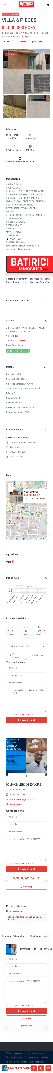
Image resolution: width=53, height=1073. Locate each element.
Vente (5, 14)
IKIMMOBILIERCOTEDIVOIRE (23, 784)
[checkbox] (7, 714)
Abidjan (14, 36)
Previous (9, 631)
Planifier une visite (16, 618)
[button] (27, 507)
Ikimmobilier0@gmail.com (22, 799)
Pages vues (12, 577)
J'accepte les (21, 715)
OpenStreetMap (31, 539)
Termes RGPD (27, 714)
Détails (10, 367)
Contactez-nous (32, 1057)
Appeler (27, 878)
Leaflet (20, 539)
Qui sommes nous (14, 1057)
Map (8, 475)
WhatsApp (27, 887)
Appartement (12, 1062)
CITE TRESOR (25, 36)
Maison (14, 14)
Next (44, 631)
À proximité (12, 554)
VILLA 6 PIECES (31, 492)
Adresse (10, 320)
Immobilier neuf (36, 1062)
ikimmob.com (16, 804)
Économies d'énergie (17, 300)
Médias (45, 1057)
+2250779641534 (18, 789)
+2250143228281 (18, 794)
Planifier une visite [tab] (39, 936)
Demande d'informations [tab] (14, 936)
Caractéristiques (15, 429)
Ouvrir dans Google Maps (18, 351)
